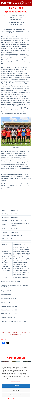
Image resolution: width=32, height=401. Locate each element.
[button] (29, 364)
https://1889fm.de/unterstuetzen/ (16, 336)
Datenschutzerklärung (13, 398)
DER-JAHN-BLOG (10, 3)
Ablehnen (16, 390)
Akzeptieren (16, 385)
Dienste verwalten (15, 381)
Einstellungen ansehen (16, 395)
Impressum (22, 398)
